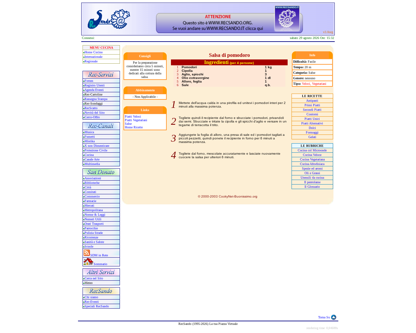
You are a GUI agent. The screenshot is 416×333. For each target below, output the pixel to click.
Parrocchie (91, 228)
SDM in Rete (99, 255)
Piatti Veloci (133, 116)
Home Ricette (134, 127)
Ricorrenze (91, 237)
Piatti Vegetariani (136, 120)
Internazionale (93, 56)
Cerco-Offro (92, 117)
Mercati (89, 205)
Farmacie (90, 201)
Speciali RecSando (96, 306)
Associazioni (92, 178)
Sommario (100, 264)
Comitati (90, 192)
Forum (88, 81)
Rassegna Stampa (95, 99)
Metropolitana (93, 210)
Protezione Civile (95, 150)
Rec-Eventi (91, 301)
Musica (89, 132)
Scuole (88, 246)
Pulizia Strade (93, 233)
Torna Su (324, 317)
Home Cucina (93, 52)
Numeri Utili (93, 219)
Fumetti (89, 136)
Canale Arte (91, 159)
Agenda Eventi (94, 90)
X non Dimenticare (96, 145)
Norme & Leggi (94, 214)
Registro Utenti (94, 85)
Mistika (89, 141)
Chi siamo (91, 297)
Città (87, 187)
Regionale (91, 61)
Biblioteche (91, 183)
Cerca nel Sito (93, 278)
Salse (128, 123)
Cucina (89, 155)
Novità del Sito (94, 112)
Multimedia (92, 164)
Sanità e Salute (94, 242)
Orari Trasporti (94, 223)
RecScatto (91, 108)
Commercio (92, 196)
